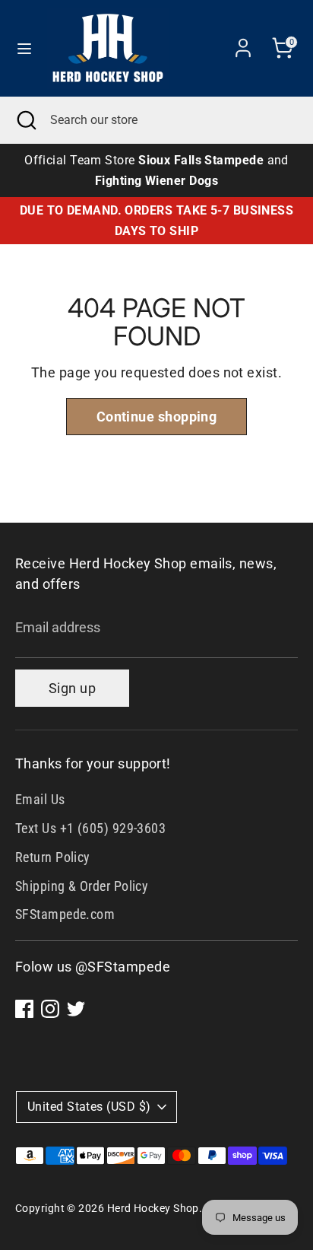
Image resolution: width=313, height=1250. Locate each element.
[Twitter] (76, 1009)
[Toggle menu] (24, 48)
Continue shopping (156, 417)
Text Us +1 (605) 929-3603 (90, 828)
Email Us (40, 799)
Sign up (72, 688)
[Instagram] (50, 1009)
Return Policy (52, 857)
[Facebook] (24, 1009)
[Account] (243, 43)
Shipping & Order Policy (81, 886)
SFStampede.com (65, 914)
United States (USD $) (88, 1106)
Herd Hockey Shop (153, 1208)
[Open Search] (25, 120)
